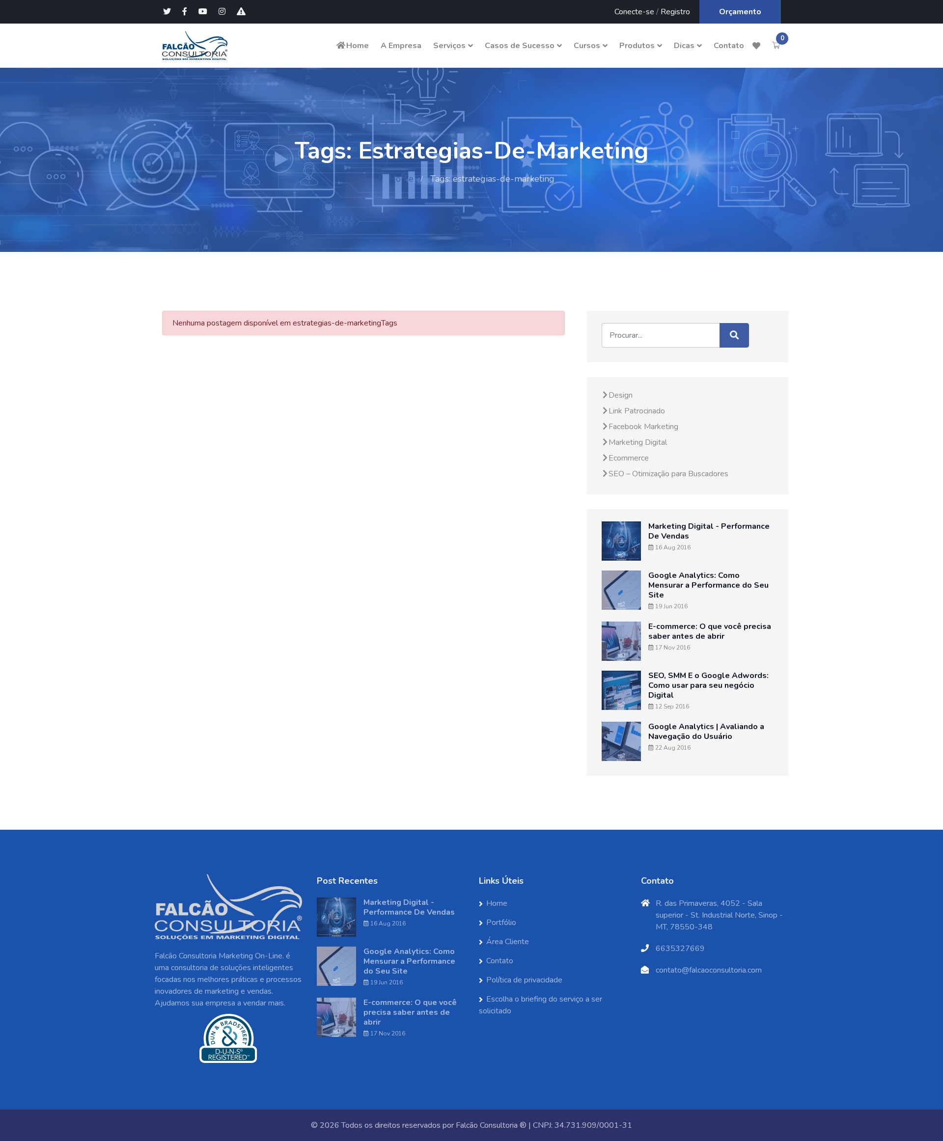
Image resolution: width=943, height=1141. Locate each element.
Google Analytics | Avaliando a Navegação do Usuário (706, 731)
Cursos (587, 45)
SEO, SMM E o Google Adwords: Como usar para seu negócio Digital (708, 685)
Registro (675, 11)
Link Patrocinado (637, 411)
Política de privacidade (524, 980)
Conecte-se (634, 11)
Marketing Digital (638, 442)
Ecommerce (629, 458)
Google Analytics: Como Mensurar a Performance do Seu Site (708, 585)
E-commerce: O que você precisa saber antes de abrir (709, 631)
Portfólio (501, 922)
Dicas (684, 45)
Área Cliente (507, 941)
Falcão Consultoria (487, 1125)
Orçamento (740, 11)
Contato (729, 45)
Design (621, 395)
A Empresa (401, 45)
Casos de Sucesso (520, 45)
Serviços (449, 45)
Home (357, 45)
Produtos (637, 45)
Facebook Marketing (643, 426)
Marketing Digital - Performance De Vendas (709, 531)
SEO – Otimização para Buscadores (668, 473)
